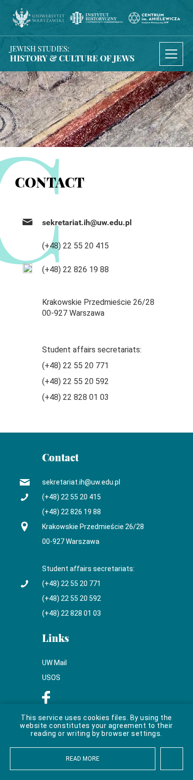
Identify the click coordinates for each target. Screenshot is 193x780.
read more (82, 758)
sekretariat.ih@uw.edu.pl (87, 222)
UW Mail (54, 663)
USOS (51, 678)
